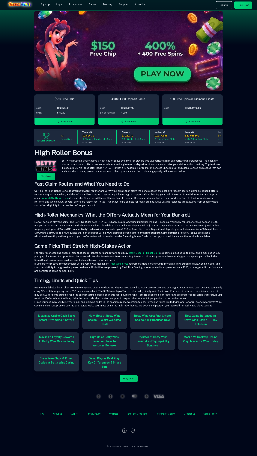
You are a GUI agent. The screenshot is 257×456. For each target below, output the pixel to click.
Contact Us (189, 414)
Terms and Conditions (136, 414)
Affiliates (113, 414)
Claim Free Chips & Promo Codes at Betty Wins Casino (56, 360)
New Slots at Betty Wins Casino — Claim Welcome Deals (104, 320)
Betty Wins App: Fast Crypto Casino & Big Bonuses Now (152, 317)
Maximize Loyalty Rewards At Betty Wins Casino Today (57, 339)
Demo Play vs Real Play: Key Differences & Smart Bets (104, 362)
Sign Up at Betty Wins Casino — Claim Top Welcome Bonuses (104, 341)
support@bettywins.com (55, 198)
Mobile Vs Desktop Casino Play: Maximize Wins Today (200, 339)
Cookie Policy (210, 414)
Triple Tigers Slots (160, 139)
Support (123, 4)
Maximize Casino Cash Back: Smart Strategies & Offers (56, 317)
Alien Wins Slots (119, 263)
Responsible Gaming (165, 414)
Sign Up (45, 4)
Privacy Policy (93, 414)
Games (92, 4)
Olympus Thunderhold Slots (92, 139)
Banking (107, 4)
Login (59, 4)
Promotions (75, 4)
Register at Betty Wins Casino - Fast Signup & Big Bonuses (152, 341)
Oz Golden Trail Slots (128, 139)
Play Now (243, 5)
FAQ (42, 414)
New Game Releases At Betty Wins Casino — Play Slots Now (200, 320)
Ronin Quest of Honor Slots (144, 252)
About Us (140, 4)
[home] (20, 8)
